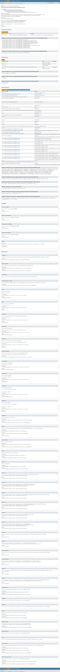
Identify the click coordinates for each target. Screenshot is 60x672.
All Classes (2, 2)
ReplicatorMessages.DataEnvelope (8, 98)
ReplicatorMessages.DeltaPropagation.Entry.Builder (14, 129)
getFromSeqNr (37, 105)
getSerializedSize (38, 111)
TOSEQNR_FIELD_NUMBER (46, 68)
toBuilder (36, 163)
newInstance (37, 135)
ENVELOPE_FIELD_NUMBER (46, 62)
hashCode (36, 121)
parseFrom (36, 143)
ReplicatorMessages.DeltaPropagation (7, 18)
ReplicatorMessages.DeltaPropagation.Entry (9, 95)
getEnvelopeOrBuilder (5, 357)
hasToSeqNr (36, 124)
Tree (10, 668)
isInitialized (37, 127)
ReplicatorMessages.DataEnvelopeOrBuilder (11, 353)
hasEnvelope (37, 116)
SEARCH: (48, 2)
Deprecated (14, 668)
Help (19, 668)
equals (36, 92)
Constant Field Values (5, 211)
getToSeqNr (36, 113)
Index (17, 668)
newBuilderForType (38, 133)
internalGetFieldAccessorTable (40, 126)
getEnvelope (37, 98)
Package (5, 668)
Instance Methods (18, 89)
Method (12, 3)
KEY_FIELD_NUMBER (45, 65)
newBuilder (36, 129)
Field (7, 3)
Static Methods (10, 89)
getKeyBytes (37, 108)
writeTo (36, 164)
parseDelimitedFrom (38, 138)
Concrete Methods (26, 89)
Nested (4, 3)
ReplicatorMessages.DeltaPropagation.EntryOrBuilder (18, 14)
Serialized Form (3, 26)
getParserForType (38, 110)
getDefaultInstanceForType (39, 95)
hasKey (3, 295)
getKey (3, 307)
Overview (1, 668)
